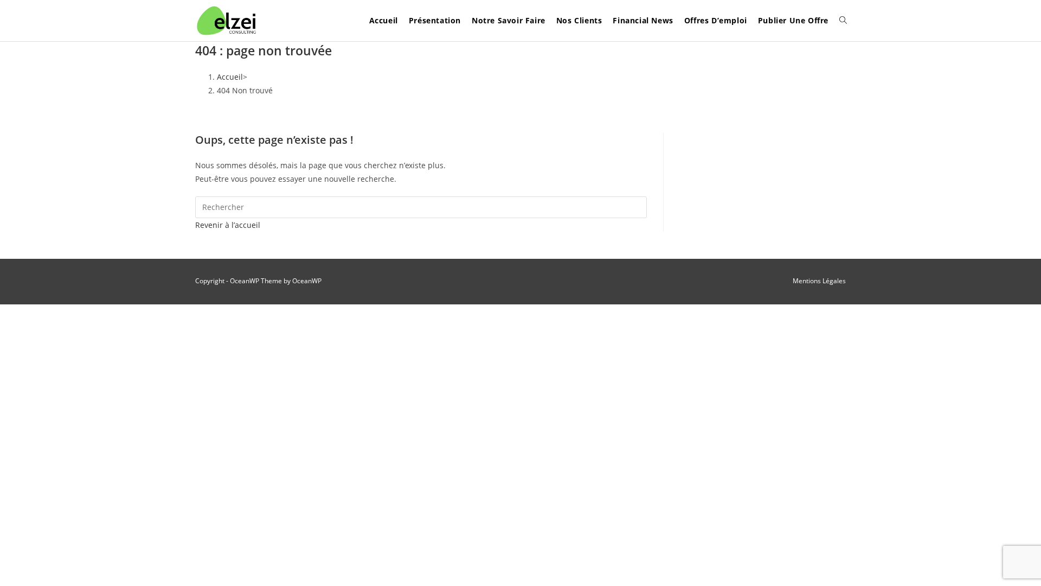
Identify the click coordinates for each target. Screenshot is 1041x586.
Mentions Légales (819, 280)
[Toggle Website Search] (843, 21)
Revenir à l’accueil (227, 225)
